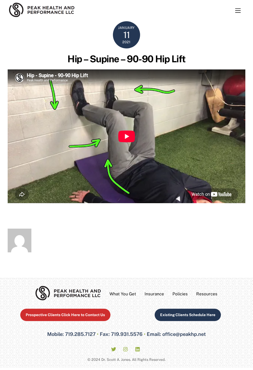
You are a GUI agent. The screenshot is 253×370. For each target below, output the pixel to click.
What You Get (122, 293)
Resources (206, 293)
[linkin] (138, 349)
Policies (180, 293)
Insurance (154, 293)
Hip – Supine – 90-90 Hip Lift (126, 59)
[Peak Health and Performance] (42, 15)
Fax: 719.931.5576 (121, 334)
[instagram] (126, 349)
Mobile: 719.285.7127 (71, 334)
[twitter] (114, 349)
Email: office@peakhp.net (176, 334)
